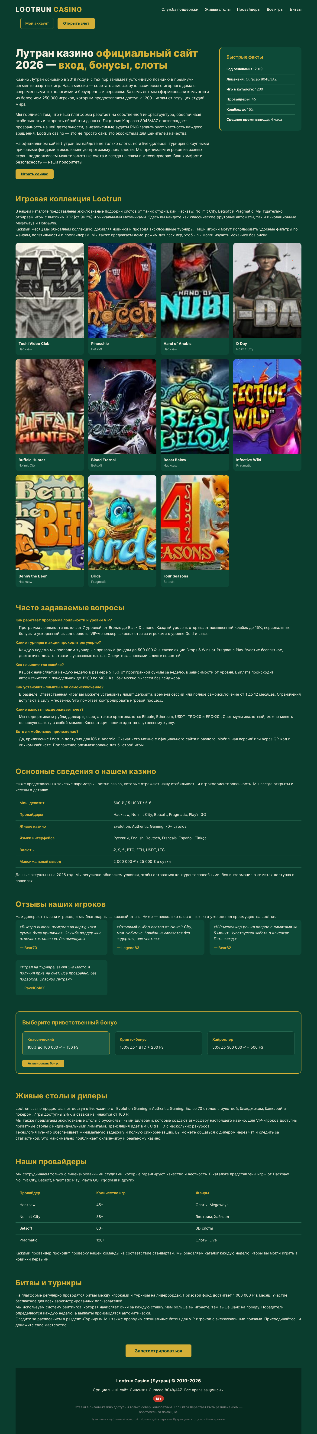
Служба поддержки (180, 9)
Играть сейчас (34, 174)
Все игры (275, 9)
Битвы (295, 9)
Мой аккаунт (37, 23)
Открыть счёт (76, 23)
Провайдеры (248, 9)
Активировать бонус (43, 1063)
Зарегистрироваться (158, 1351)
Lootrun (49, 9)
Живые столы (217, 9)
